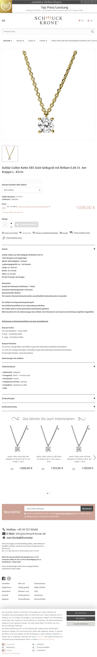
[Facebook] (3, 579)
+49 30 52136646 (27, 529)
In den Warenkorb (28, 224)
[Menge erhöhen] (11, 223)
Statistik (40, 644)
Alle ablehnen (81, 618)
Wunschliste (82, 20)
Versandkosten (24, 599)
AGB (36, 591)
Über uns (21, 583)
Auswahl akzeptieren (81, 624)
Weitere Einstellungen (11, 653)
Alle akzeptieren (81, 613)
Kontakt (5, 595)
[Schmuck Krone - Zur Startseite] (48, 20)
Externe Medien (43, 647)
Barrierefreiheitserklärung (40, 599)
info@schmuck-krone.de (31, 533)
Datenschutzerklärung (40, 583)
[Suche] (92, 31)
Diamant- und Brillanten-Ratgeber (46, 233)
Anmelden (6, 583)
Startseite (6, 41)
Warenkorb (91, 20)
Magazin (5, 599)
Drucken (65, 233)
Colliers (31, 41)
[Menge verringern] (11, 227)
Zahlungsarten (24, 595)
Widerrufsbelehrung (40, 587)
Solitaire (42, 41)
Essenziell (10, 644)
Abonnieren (87, 509)
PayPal (9, 650)
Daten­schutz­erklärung (46, 639)
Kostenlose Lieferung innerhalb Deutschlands (33, 207)
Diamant (19, 41)
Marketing (10, 647)
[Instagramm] (9, 579)
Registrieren (6, 587)
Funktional (41, 650)
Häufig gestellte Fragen (24, 587)
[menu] (3, 20)
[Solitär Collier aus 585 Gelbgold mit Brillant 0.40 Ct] (48, 94)
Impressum (38, 595)
